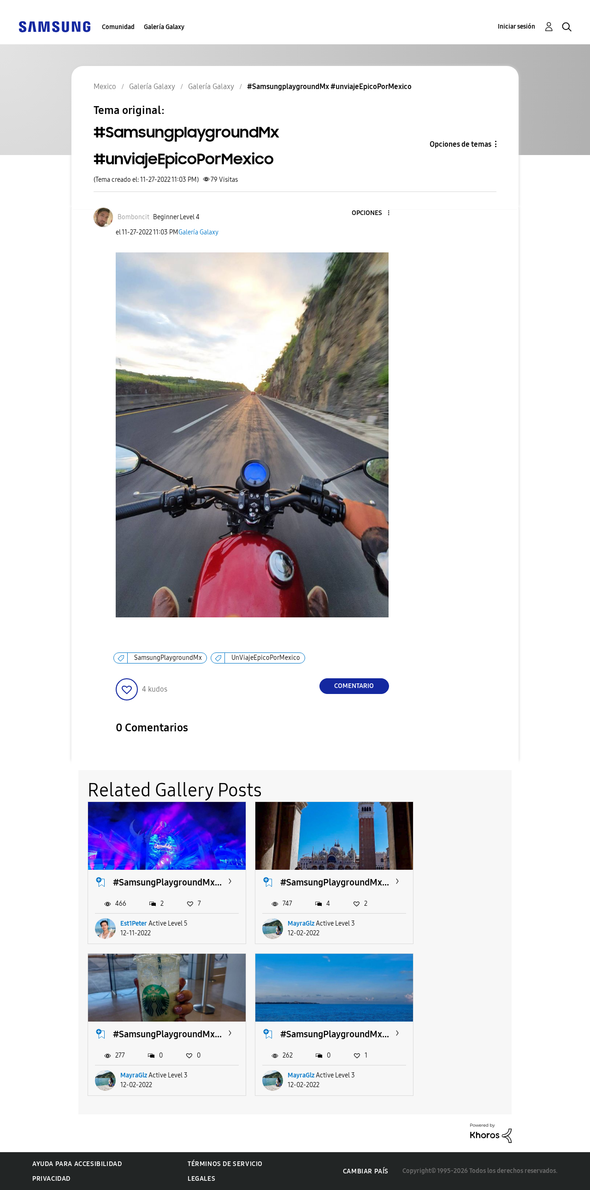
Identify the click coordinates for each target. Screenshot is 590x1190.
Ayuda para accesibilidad (77, 1164)
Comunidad (118, 27)
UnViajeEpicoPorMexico (265, 658)
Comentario (354, 686)
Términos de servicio (225, 1164)
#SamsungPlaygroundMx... (167, 882)
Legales (201, 1179)
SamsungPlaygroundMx (168, 658)
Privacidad (51, 1179)
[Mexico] (54, 26)
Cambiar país (366, 1171)
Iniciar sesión (516, 26)
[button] (373, 213)
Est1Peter (133, 923)
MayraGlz (301, 923)
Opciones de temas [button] (460, 144)
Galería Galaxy (164, 27)
